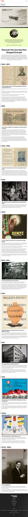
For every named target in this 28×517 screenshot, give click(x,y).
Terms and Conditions (14, 501)
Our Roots (4, 3)
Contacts (14, 498)
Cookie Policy (14, 503)
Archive (1, 3)
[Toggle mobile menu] (26, 1)
